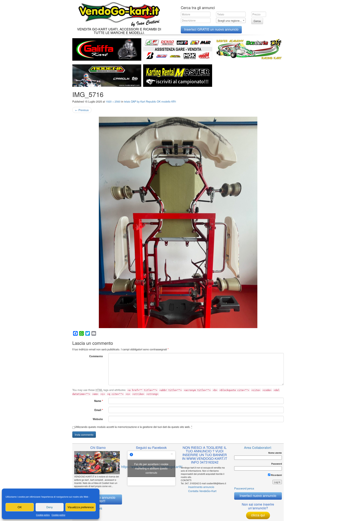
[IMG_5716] (178, 222)
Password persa (244, 488)
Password (276, 463)
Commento (96, 356)
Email (98, 410)
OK (20, 507)
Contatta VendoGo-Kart (202, 491)
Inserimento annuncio (201, 487)
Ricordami (276, 475)
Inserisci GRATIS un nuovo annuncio (211, 29)
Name (98, 401)
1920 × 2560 (113, 101)
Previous (82, 110)
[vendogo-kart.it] (118, 13)
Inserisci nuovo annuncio (258, 495)
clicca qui (258, 514)
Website (98, 419)
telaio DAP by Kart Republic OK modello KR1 (150, 101)
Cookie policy (43, 514)
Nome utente (275, 452)
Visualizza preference (80, 507)
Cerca (257, 21)
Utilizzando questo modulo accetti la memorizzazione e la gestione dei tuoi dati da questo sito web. (133, 427)
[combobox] (231, 20)
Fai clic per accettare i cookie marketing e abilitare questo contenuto (151, 468)
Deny (49, 507)
